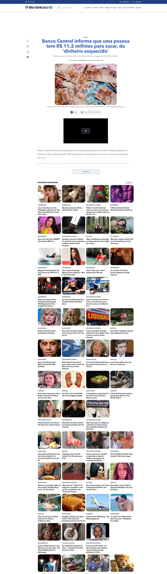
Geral (120, 7)
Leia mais (85, 171)
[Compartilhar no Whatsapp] (28, 52)
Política (101, 7)
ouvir (75, 112)
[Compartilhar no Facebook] (28, 41)
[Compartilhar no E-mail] (28, 57)
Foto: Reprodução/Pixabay (115, 106)
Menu (89, 7)
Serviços (95, 7)
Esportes (138, 7)
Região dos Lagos (111, 7)
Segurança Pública (129, 7)
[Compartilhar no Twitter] (28, 46)
